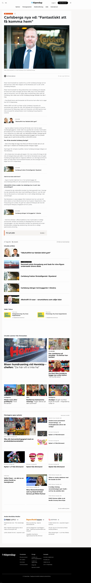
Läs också (17, 119)
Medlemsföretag (38, 7)
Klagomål (34, 564)
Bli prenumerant (23, 557)
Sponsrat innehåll (36, 567)
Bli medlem (22, 559)
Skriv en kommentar (63, 242)
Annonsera (22, 562)
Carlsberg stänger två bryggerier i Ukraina (28, 213)
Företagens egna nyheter (13, 415)
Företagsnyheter (27, 7)
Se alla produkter (24, 564)
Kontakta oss (46, 559)
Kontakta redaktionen (48, 557)
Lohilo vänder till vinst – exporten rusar (14, 532)
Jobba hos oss (46, 562)
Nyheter (18, 7)
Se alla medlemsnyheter (63, 508)
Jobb (47, 7)
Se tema (42, 233)
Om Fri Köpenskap (47, 564)
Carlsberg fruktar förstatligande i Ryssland (28, 170)
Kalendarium (54, 7)
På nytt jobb (9, 13)
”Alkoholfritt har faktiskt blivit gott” (26, 121)
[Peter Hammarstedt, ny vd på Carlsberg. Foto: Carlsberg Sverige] (36, 47)
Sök (6, 2)
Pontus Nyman (11, 76)
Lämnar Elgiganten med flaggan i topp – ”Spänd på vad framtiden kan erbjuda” (36, 529)
